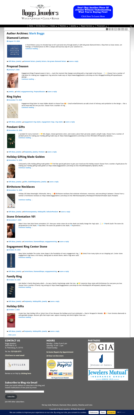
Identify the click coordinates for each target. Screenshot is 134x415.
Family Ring (14, 276)
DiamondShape (39, 241)
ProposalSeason (39, 91)
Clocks (52, 26)
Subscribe (11, 397)
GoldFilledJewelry (34, 182)
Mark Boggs (36, 33)
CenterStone (28, 241)
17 (122, 29)
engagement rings (48, 122)
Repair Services (86, 26)
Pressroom (101, 26)
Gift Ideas (11, 61)
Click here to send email (14, 355)
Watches (63, 26)
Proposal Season (17, 66)
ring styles (59, 122)
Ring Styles (14, 96)
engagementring (27, 91)
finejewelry (28, 152)
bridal (18, 91)
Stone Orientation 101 (21, 216)
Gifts (25, 182)
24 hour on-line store (54, 356)
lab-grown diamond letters (56, 61)
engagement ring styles (32, 122)
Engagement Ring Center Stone (27, 246)
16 (119, 29)
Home (31, 26)
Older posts (11, 335)
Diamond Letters (18, 37)
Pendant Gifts (16, 126)
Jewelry (73, 26)
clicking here (26, 373)
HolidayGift (42, 212)
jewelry (35, 152)
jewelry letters (41, 61)
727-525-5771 (16, 352)
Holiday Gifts (15, 306)
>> (126, 29)
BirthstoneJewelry (30, 212)
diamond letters (29, 61)
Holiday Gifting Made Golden (26, 156)
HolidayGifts (37, 301)
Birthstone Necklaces (21, 186)
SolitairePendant (52, 212)
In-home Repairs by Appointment (59, 352)
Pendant (42, 152)
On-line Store (41, 26)
